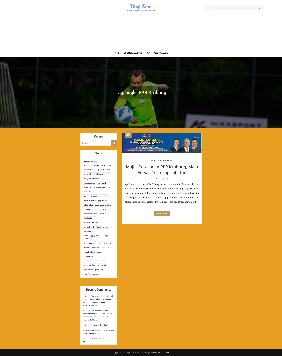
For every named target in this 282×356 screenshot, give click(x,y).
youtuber (99, 269)
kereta (98, 209)
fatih (109, 187)
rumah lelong (89, 252)
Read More (162, 213)
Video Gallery (161, 53)
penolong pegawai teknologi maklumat (96, 237)
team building (89, 265)
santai (99, 252)
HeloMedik (90, 330)
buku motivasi (89, 183)
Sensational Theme (161, 352)
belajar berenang (91, 170)
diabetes (87, 187)
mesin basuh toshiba (92, 227)
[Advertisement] (141, 33)
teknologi (102, 265)
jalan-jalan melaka (103, 205)
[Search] (259, 7)
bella (87, 325)
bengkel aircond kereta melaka (97, 174)
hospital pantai (90, 200)
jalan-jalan (88, 205)
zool (166, 179)
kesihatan (88, 214)
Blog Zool (141, 6)
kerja (105, 209)
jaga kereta (103, 200)
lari (95, 214)
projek (157, 160)
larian (101, 214)
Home (116, 53)
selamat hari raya (91, 256)
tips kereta (88, 269)
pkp (105, 243)
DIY (148, 53)
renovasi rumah (98, 247)
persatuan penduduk (92, 243)
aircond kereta (90, 161)
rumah (110, 247)
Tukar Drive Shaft (100, 325)
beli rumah (105, 170)
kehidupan (88, 209)
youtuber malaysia (91, 274)
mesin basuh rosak (92, 222)
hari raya (87, 192)
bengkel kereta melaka (93, 178)
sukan (165, 160)
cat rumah (102, 183)
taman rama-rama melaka (95, 261)
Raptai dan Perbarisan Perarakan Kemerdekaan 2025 (97, 302)
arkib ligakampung (133, 53)
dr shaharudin (99, 187)
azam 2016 (106, 165)
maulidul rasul (89, 218)
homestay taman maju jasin (95, 196)
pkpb (111, 243)
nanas (105, 227)
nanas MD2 (88, 231)
